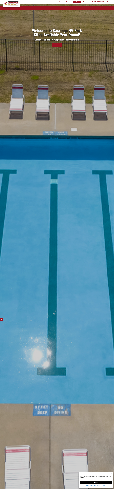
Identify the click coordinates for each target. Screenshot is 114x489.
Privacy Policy (103, 485)
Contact (108, 8)
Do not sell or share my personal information (93, 485)
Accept (96, 482)
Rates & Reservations (87, 8)
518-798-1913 (94, 2)
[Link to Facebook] (105, 2)
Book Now (57, 45)
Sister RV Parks (99, 8)
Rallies (78, 8)
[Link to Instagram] (107, 2)
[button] (111, 474)
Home (66, 8)
